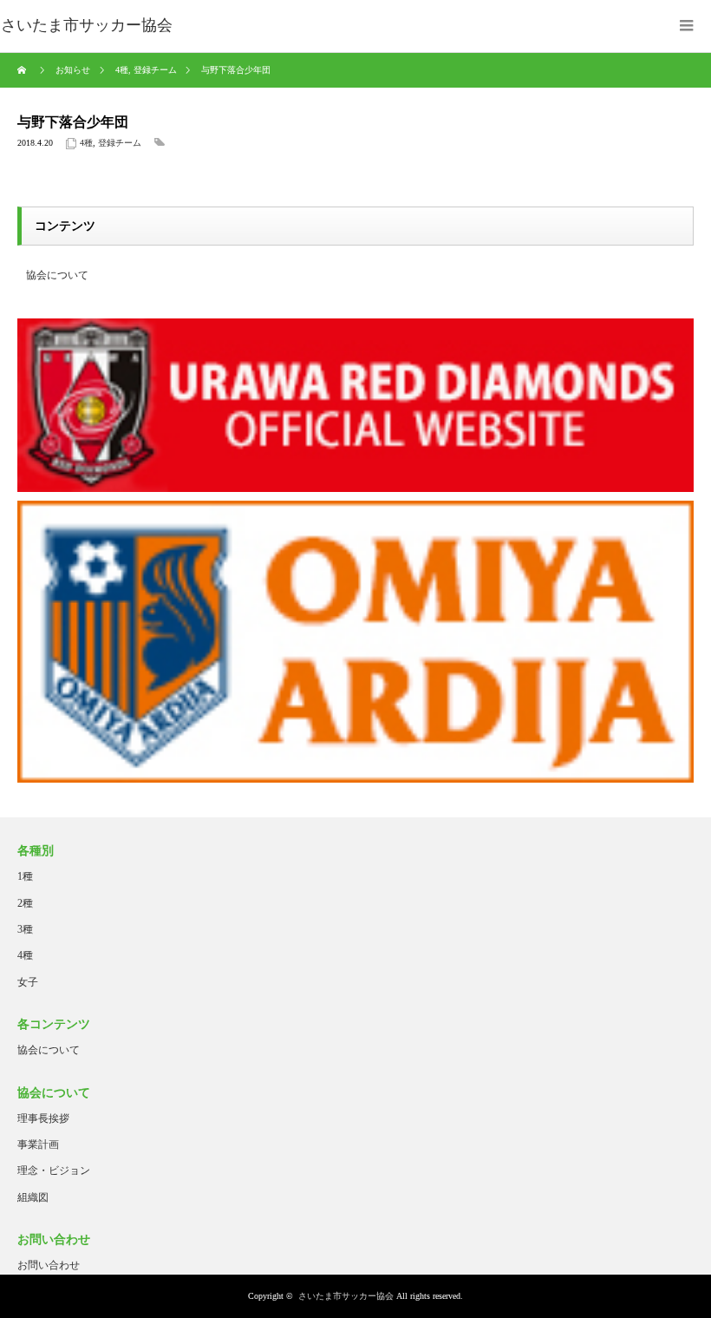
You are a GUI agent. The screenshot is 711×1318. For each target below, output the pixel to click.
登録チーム (119, 143)
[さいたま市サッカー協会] (87, 26)
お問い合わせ (48, 1265)
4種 (86, 143)
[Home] (23, 70)
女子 (27, 982)
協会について (57, 275)
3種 (25, 929)
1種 (25, 876)
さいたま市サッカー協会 (346, 1296)
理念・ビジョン (53, 1170)
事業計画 (38, 1144)
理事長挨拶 (43, 1118)
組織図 (33, 1197)
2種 (25, 903)
